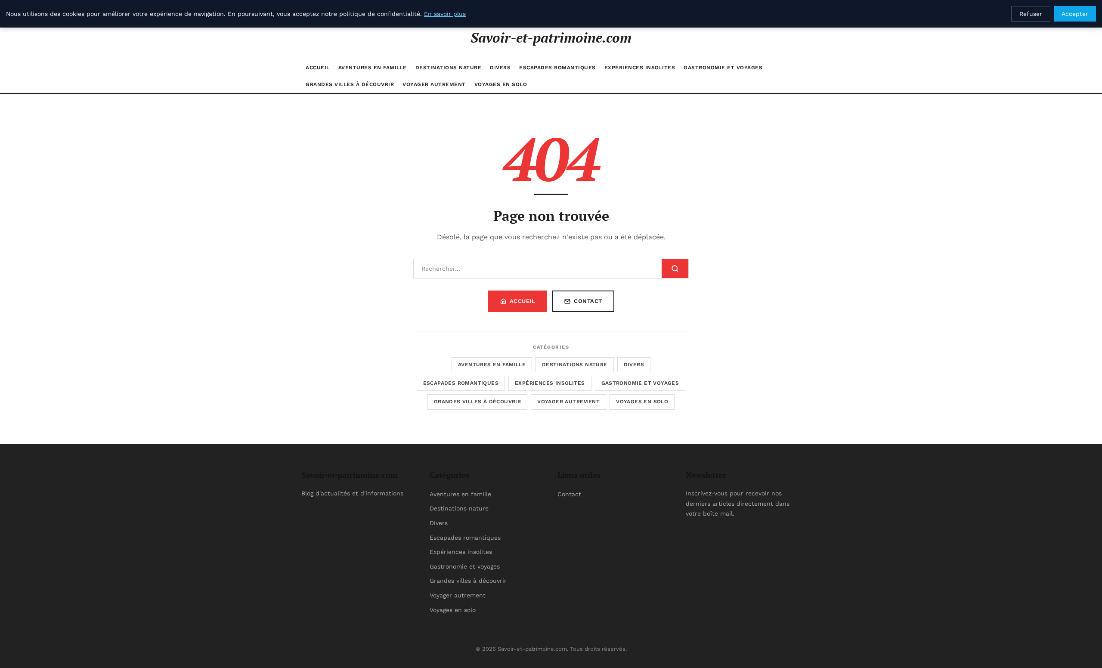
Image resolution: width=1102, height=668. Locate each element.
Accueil (318, 68)
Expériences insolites (639, 68)
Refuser (1030, 13)
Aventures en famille (372, 68)
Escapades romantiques (557, 68)
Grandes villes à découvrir (350, 84)
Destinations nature (448, 68)
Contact (588, 301)
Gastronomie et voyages (723, 68)
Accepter (1075, 13)
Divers (500, 68)
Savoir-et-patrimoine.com (551, 37)
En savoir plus (445, 13)
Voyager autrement (434, 84)
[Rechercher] (675, 268)
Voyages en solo (500, 84)
